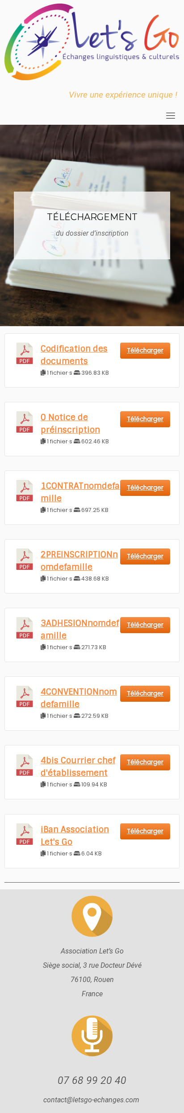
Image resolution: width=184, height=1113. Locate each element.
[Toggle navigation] (171, 115)
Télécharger (145, 350)
